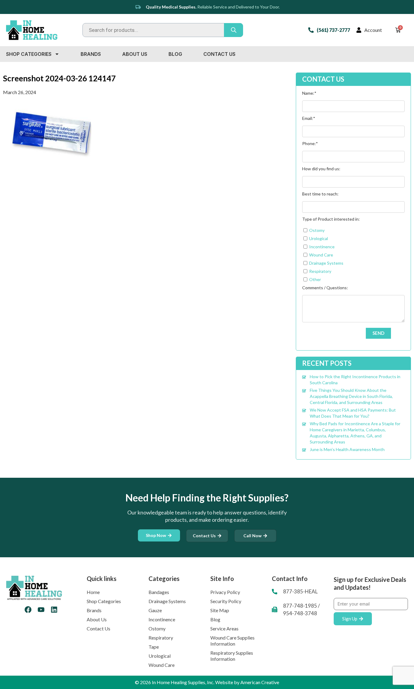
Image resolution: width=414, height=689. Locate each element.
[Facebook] (28, 609)
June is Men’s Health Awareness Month (347, 449)
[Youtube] (41, 609)
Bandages (159, 592)
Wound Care (162, 665)
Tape (154, 647)
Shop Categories (29, 54)
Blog (175, 54)
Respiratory (161, 637)
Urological (160, 656)
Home (93, 592)
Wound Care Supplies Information (232, 641)
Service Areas (224, 628)
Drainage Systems (167, 601)
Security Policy (225, 601)
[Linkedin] (54, 609)
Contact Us (219, 54)
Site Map (219, 610)
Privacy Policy (225, 592)
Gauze (155, 610)
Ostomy (157, 628)
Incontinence (162, 619)
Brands (91, 54)
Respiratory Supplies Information (231, 656)
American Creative (259, 682)
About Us (134, 54)
